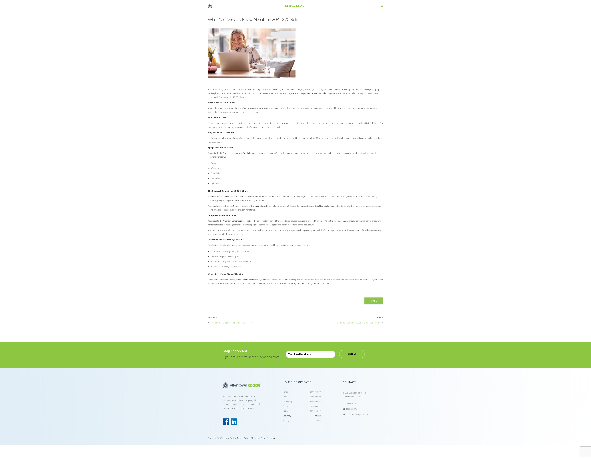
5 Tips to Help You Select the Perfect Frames (359, 323)
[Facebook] (226, 421)
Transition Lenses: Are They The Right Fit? (231, 323)
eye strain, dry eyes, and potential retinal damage (310, 93)
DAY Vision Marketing (266, 438)
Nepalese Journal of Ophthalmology (249, 206)
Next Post (380, 317)
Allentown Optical (250, 279)
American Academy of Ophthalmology (239, 153)
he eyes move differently (358, 230)
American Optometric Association (238, 220)
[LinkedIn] (234, 421)
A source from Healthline (219, 196)
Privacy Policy (243, 438)
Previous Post (212, 317)
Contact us (301, 283)
